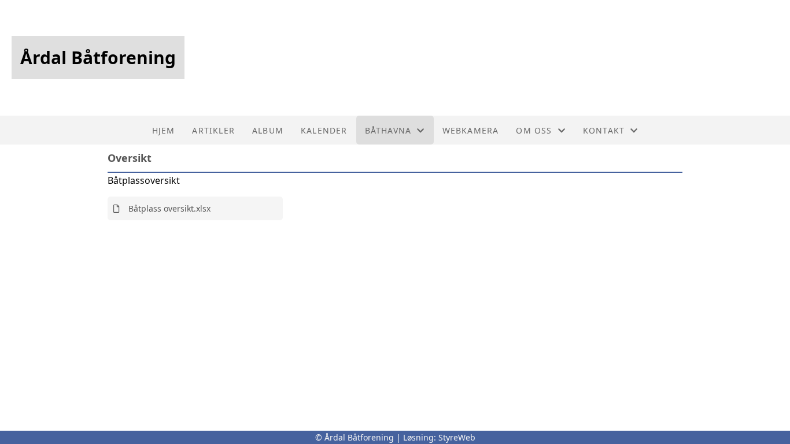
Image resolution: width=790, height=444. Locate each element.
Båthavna (388, 130)
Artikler (213, 130)
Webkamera (470, 130)
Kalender (324, 130)
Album (267, 130)
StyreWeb (456, 437)
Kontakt (604, 130)
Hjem (163, 130)
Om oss (534, 130)
